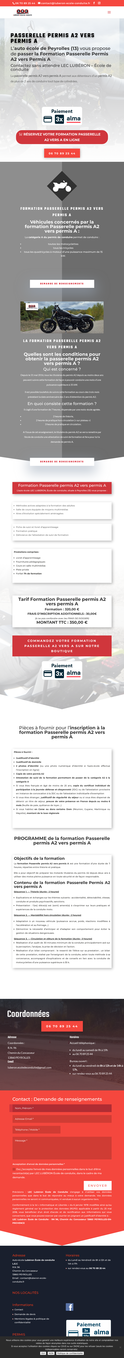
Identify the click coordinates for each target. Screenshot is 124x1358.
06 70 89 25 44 (62, 153)
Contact (19, 1309)
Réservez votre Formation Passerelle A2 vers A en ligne (62, 137)
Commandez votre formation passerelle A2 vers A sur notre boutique (62, 646)
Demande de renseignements (62, 284)
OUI (43, 1353)
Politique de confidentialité (70, 1353)
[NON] (120, 1347)
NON (51, 1353)
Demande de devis (25, 1314)
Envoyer (97, 1185)
